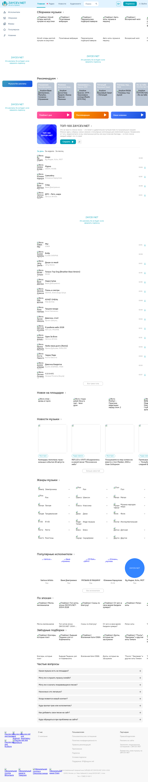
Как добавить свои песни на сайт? (54, 712)
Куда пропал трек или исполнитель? (55, 706)
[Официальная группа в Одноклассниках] (41, 770)
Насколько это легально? (50, 692)
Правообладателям (127, 736)
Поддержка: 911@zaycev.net (83, 761)
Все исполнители (93, 591)
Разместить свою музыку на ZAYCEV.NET (131, 752)
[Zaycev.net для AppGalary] (24, 734)
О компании (42, 736)
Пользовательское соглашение (84, 736)
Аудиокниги (75, 4)
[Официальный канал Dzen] (55, 770)
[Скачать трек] (145, 167)
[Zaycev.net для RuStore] (8, 743)
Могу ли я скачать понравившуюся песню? (58, 685)
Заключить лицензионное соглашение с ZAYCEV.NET (130, 745)
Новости (62, 4)
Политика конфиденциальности (84, 740)
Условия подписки (79, 757)
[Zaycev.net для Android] (16, 734)
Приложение (77, 749)
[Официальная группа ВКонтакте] (12, 770)
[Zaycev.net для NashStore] (20, 743)
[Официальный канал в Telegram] (26, 770)
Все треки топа (93, 384)
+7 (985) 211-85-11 (85, 776)
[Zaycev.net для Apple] (8, 734)
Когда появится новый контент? (53, 699)
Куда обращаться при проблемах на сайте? (58, 719)
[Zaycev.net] (14, 4)
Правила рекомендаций (81, 745)
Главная (41, 4)
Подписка (76, 753)
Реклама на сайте (127, 740)
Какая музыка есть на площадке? (54, 671)
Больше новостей (93, 471)
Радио (51, 4)
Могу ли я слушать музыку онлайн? (55, 678)
